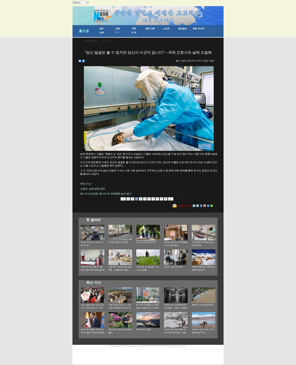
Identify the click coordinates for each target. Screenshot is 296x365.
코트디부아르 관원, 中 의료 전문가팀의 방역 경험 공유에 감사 (92, 270)
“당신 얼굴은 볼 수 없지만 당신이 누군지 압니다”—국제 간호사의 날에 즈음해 (92, 308)
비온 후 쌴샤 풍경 (143, 329)
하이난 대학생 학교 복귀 (146, 242)
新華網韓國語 (91, 41)
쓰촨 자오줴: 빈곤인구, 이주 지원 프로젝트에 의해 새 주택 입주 (120, 308)
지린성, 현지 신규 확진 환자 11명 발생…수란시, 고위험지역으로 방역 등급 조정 (176, 308)
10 (165, 199)
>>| (176, 199)
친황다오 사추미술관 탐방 (202, 305)
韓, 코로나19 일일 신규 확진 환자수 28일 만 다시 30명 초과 (147, 308)
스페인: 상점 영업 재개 (173, 267)
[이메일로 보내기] (80, 61)
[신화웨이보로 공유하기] (194, 206)
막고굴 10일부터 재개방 (118, 242)
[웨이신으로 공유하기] (211, 206)
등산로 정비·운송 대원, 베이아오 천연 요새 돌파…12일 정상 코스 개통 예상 (175, 332)
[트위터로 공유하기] (197, 206)
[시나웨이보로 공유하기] (204, 206)
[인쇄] (83, 61)
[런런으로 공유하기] (208, 206)
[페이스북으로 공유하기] (201, 206)
